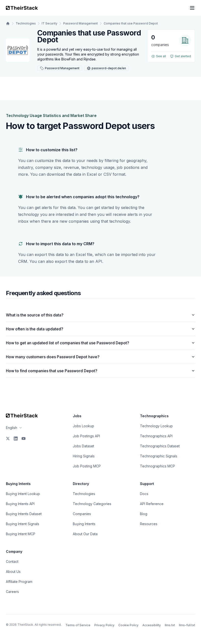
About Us (13, 571)
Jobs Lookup (83, 426)
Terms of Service (77, 625)
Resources (148, 524)
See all (161, 56)
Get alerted (183, 56)
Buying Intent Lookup (23, 494)
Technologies (26, 23)
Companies (82, 514)
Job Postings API (86, 436)
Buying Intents (84, 524)
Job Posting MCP (87, 466)
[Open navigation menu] (192, 8)
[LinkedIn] (16, 438)
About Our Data (85, 534)
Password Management (80, 23)
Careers (12, 592)
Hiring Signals (84, 456)
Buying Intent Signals (22, 524)
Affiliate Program (19, 581)
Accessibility (151, 625)
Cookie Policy (128, 625)
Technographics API (156, 436)
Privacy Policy (104, 625)
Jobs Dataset (83, 446)
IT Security (49, 23)
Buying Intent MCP (20, 534)
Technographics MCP (157, 466)
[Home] (8, 23)
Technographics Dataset (160, 446)
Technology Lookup (156, 426)
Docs (144, 494)
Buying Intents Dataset (24, 514)
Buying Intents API (20, 504)
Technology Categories (92, 504)
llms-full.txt (187, 625)
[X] (8, 438)
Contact (12, 561)
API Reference (151, 504)
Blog (143, 514)
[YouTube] (23, 438)
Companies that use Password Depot (131, 23)
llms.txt (170, 625)
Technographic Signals (158, 456)
